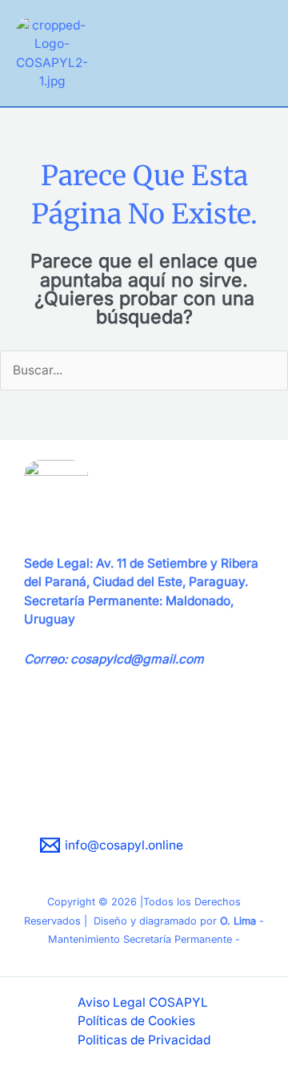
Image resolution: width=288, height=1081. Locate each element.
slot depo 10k (62, 808)
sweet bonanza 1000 (84, 790)
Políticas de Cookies (136, 1020)
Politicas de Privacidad (144, 1039)
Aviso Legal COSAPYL (143, 1002)
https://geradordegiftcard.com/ (115, 771)
